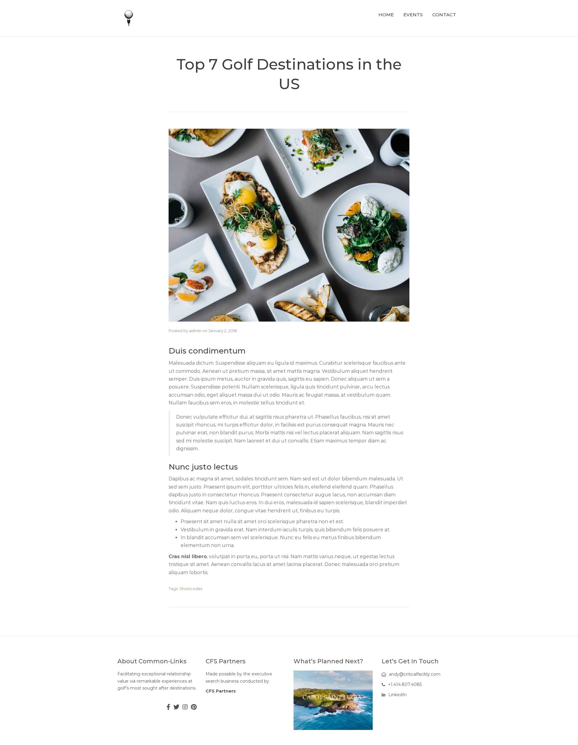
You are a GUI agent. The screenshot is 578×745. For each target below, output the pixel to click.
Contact (444, 14)
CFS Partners (221, 691)
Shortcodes (190, 588)
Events (413, 14)
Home (386, 14)
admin (195, 330)
